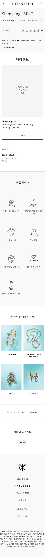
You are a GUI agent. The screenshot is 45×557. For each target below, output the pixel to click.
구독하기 (22, 442)
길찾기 (22, 136)
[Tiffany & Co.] (22, 468)
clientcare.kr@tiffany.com (30, 541)
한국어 (25, 509)
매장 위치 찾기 (19, 413)
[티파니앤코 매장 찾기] (3, 3)
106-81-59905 (10, 536)
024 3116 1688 (8, 48)
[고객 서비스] (41, 3)
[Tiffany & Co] (22, 3)
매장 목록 (34, 413)
